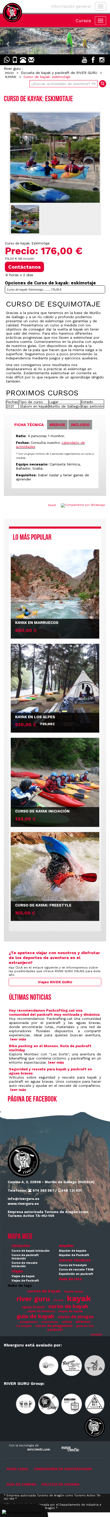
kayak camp (73, 1291)
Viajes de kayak (23, 1276)
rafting (67, 1322)
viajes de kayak (70, 1311)
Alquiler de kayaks (72, 1250)
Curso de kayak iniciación (31, 1250)
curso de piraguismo (54, 1326)
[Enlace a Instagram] (101, 60)
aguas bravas (33, 1307)
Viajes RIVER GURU (55, 982)
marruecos (49, 1322)
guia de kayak (35, 1316)
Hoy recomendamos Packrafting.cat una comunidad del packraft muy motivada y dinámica (54, 1012)
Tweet (52, 505)
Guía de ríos (70, 1279)
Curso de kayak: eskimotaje (47, 77)
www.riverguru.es (23, 1204)
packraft (55, 1330)
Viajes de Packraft (25, 1280)
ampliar (96, 1334)
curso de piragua (76, 1316)
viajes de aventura (41, 1311)
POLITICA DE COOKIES (60, 1484)
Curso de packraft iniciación (25, 1256)
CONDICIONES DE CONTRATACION (63, 1469)
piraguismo (29, 1322)
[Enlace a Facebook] (93, 60)
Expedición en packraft (76, 1274)
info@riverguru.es (23, 1199)
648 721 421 (71, 1190)
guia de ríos (85, 1326)
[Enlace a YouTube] (84, 60)
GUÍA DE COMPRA (21, 1484)
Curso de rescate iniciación (24, 1264)
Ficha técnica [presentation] (29, 424)
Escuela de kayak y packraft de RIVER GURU (59, 73)
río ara (58, 1300)
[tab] (29, 425)
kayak (79, 1298)
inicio (9, 73)
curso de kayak (68, 1306)
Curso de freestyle (73, 1265)
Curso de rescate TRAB (76, 1269)
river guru (33, 1299)
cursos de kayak (44, 1291)
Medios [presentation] (57, 424)
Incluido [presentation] (80, 424)
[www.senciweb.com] (38, 1450)
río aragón (24, 1326)
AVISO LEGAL (17, 1469)
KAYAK (10, 77)
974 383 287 (42, 1190)
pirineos (83, 1321)
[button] (8, 41)
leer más (18, 1039)
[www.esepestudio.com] (70, 1449)
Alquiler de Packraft (74, 1255)
